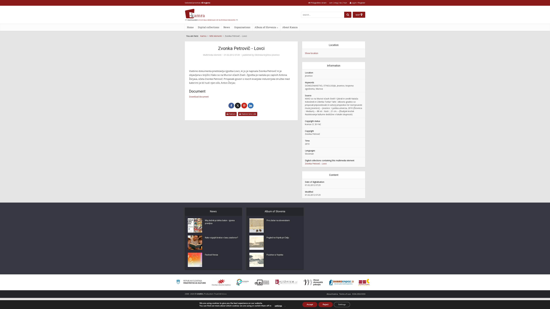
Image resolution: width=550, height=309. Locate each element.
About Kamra (289, 27)
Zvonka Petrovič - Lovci (316, 163)
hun (345, 2)
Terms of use (345, 294)
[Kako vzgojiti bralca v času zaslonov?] (195, 242)
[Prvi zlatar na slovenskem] (256, 225)
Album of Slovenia (265, 27)
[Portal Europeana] (242, 282)
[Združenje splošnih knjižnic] (364, 282)
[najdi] (347, 15)
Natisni (231, 114)
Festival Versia (211, 255)
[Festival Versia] (195, 260)
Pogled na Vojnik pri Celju (278, 237)
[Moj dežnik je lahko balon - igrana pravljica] (195, 225)
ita (340, 2)
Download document (199, 96)
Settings (342, 304)
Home (190, 27)
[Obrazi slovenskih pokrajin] (313, 282)
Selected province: (197, 2)
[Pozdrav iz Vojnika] (256, 260)
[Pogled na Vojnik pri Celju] (256, 242)
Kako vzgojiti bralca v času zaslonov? (221, 237)
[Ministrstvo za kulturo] (191, 282)
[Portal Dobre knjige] (341, 282)
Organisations (242, 27)
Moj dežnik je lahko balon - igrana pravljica (220, 221)
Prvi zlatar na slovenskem (278, 220)
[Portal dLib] (262, 282)
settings (278, 306)
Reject (325, 304)
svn (330, 2)
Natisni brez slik (248, 114)
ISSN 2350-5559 (358, 294)
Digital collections (208, 27)
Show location (311, 53)
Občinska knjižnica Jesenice (267, 55)
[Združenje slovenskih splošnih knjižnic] (286, 282)
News (226, 27)
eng (336, 2)
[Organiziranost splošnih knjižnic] (221, 282)
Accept (310, 304)
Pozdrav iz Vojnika (275, 255)
